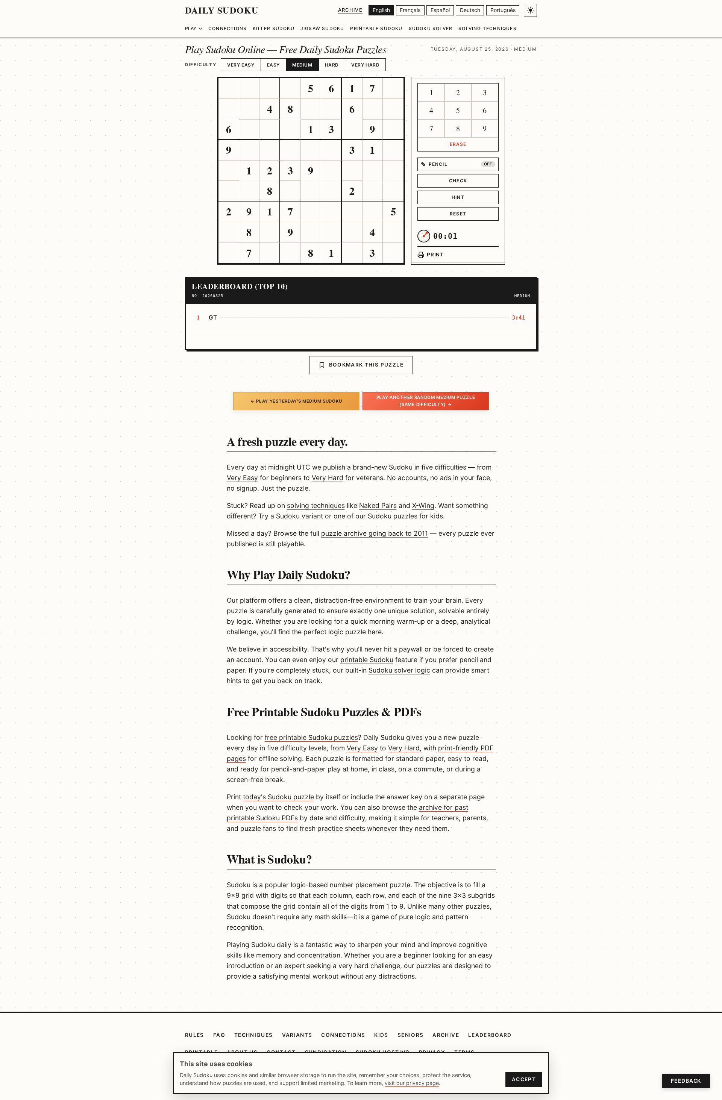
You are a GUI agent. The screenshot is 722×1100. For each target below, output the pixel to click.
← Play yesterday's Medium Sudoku (296, 401)
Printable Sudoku (376, 28)
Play (190, 28)
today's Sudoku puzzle (278, 797)
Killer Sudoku (273, 28)
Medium (302, 65)
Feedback (686, 1080)
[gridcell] (228, 88)
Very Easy (240, 65)
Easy (273, 65)
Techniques (253, 1035)
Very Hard (365, 65)
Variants (297, 1035)
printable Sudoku (366, 660)
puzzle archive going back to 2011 (374, 533)
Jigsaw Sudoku (322, 28)
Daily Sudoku (221, 10)
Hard (332, 65)
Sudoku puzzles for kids (405, 516)
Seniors (410, 1035)
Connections (227, 28)
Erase (458, 144)
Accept (524, 1079)
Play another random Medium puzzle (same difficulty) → (425, 401)
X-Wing (423, 505)
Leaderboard (490, 1035)
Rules (194, 1035)
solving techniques (316, 505)
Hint (458, 197)
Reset (458, 214)
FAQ (219, 1035)
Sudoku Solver (431, 28)
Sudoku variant (299, 516)
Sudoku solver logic (399, 670)
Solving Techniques (487, 28)
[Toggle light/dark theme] (530, 10)
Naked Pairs (378, 505)
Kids (381, 1035)
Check (458, 180)
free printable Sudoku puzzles (311, 737)
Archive (350, 10)
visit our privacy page (412, 1083)
